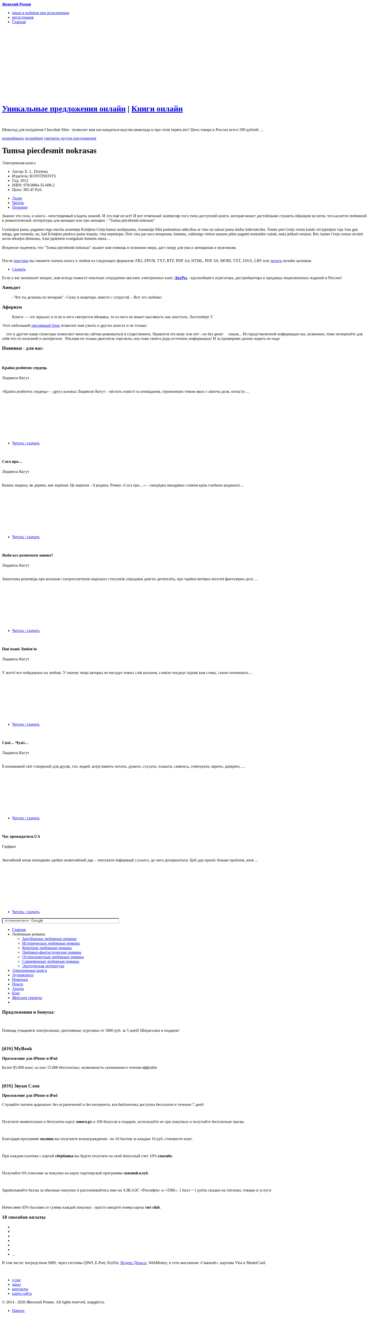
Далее (17, 198)
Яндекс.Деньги (133, 1263)
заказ (16, 1284)
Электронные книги (29, 970)
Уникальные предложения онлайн (64, 108)
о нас (16, 1280)
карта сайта (22, 1293)
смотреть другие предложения (70, 138)
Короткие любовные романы (47, 948)
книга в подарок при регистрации (40, 13)
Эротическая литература (43, 966)
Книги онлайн (157, 108)
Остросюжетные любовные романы (53, 957)
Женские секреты (27, 997)
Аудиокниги (22, 975)
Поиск (17, 984)
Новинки (20, 979)
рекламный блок (45, 325)
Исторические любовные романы (51, 943)
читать (276, 261)
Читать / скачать (26, 443)
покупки (21, 261)
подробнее (34, 138)
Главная (19, 929)
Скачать (19, 269)
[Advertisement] (130, 63)
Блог (16, 993)
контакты (20, 1289)
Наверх (18, 1310)
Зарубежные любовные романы (49, 939)
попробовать (13, 138)
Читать (18, 203)
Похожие (20, 207)
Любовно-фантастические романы (51, 952)
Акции (18, 988)
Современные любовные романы (50, 961)
